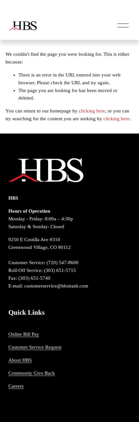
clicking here (92, 110)
